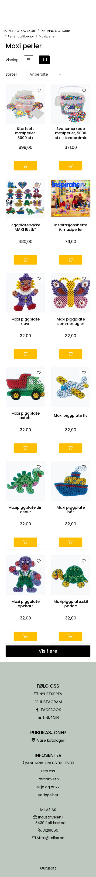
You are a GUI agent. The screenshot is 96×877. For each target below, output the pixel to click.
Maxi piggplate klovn (25, 321)
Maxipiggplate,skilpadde (71, 603)
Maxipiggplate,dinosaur (25, 509)
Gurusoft (48, 868)
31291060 (50, 830)
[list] (28, 59)
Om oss (48, 771)
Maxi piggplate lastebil (25, 415)
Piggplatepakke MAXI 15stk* (25, 227)
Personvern (48, 779)
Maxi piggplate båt (71, 509)
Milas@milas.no (50, 837)
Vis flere (48, 651)
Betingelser (48, 795)
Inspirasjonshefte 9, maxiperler (70, 227)
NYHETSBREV (50, 693)
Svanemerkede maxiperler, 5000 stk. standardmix (71, 133)
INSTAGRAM (50, 701)
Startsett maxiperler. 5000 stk (25, 133)
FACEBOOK (50, 709)
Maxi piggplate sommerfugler (71, 321)
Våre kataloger (50, 740)
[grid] (44, 59)
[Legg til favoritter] (38, 90)
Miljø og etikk (48, 787)
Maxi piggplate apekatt (25, 603)
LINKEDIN (50, 717)
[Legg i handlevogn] (25, 165)
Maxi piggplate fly (70, 415)
